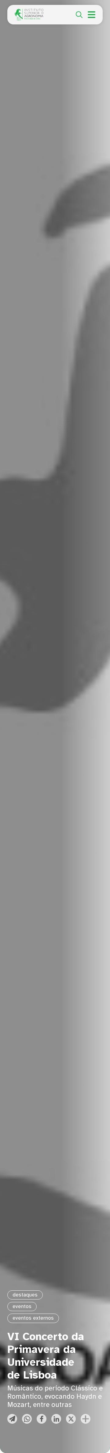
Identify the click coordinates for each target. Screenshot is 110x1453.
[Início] (29, 12)
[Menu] (91, 14)
